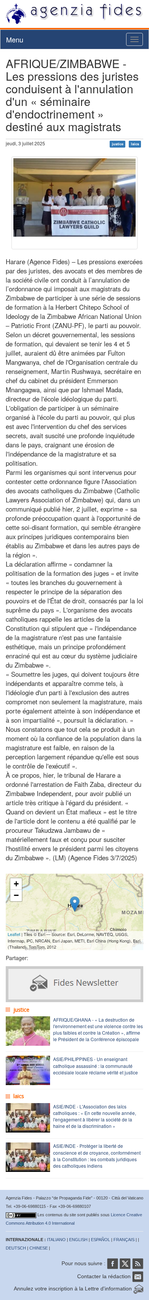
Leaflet (14, 934)
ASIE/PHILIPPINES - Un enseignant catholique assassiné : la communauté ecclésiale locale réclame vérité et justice (95, 1065)
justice (117, 143)
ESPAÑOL (100, 1239)
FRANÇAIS (123, 1239)
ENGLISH (78, 1239)
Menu (14, 39)
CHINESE (38, 1248)
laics (135, 143)
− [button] (16, 895)
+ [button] (16, 884)
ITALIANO (56, 1239)
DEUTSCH (16, 1248)
